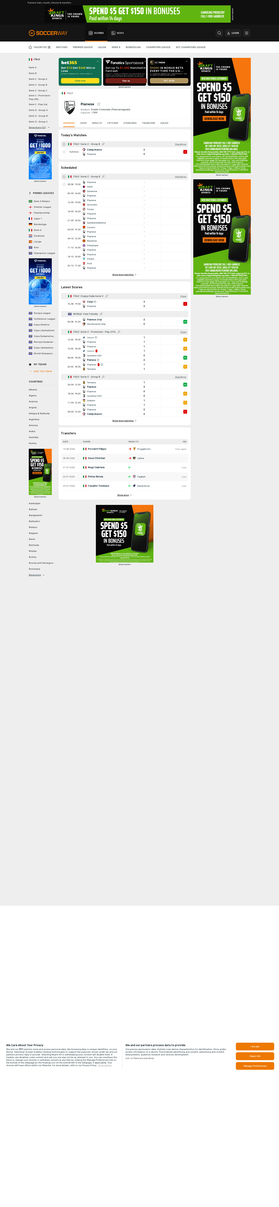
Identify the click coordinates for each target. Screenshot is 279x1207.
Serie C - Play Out (38, 104)
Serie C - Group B (38, 84)
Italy (70, 93)
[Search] (219, 33)
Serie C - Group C (38, 90)
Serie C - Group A (38, 79)
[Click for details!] (124, 151)
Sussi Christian (96, 458)
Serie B (33, 73)
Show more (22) (37, 127)
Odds (83, 123)
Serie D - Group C (38, 121)
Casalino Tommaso (98, 485)
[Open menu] (246, 33)
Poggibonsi (144, 449)
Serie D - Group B (38, 115)
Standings (130, 123)
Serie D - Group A (38, 110)
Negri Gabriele (96, 467)
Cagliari (141, 476)
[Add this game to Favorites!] (64, 152)
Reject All (255, 1056)
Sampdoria (143, 485)
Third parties (105, 1065)
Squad (164, 123)
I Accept (255, 1046)
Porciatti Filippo (97, 449)
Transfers (148, 123)
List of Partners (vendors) (139, 1058)
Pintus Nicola (95, 476)
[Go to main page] (50, 33)
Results (97, 123)
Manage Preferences (255, 1066)
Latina (140, 458)
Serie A (32, 67)
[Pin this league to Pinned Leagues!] (103, 144)
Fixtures (112, 123)
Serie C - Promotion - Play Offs (40, 97)
